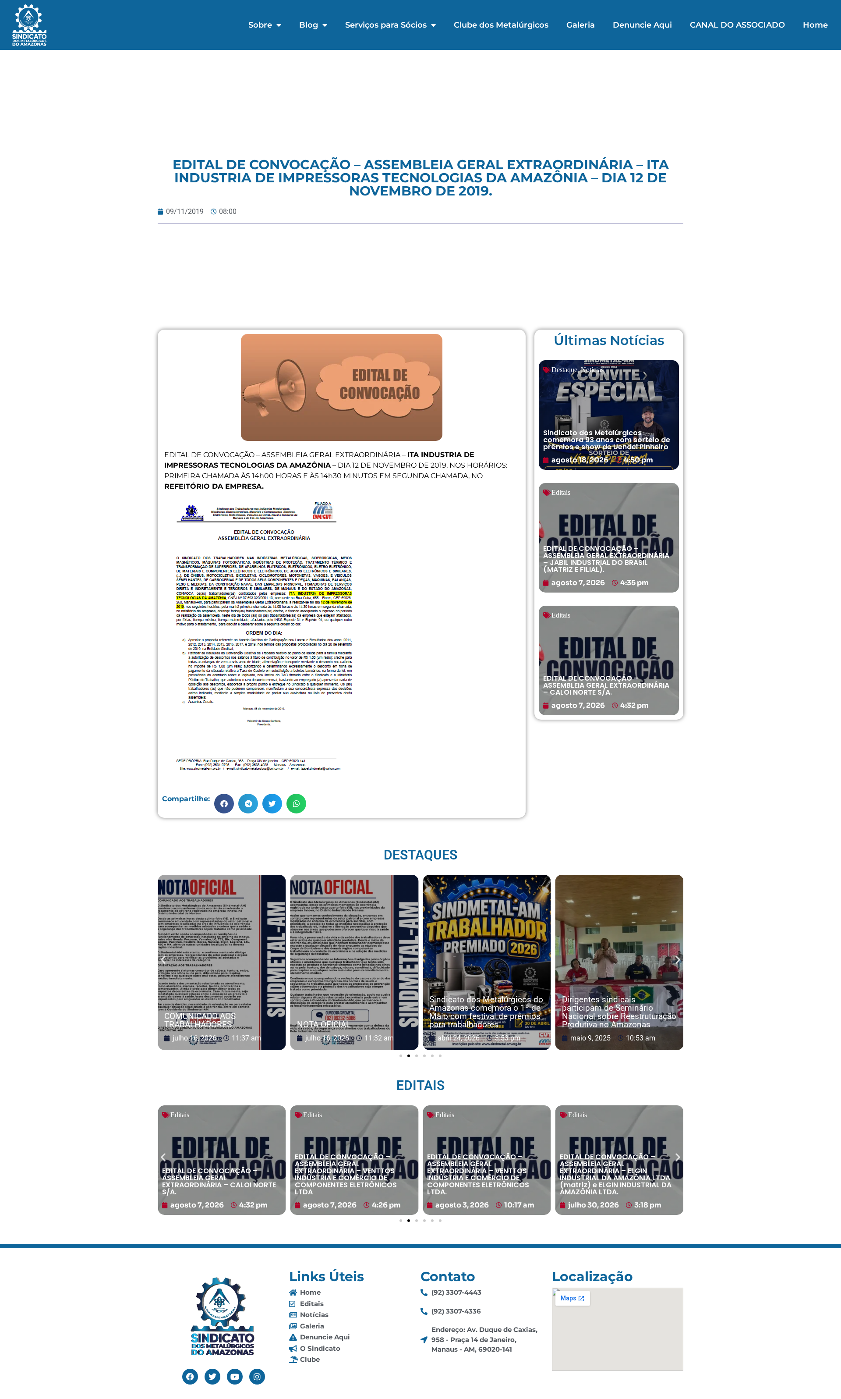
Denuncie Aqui (642, 25)
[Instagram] (257, 1377)
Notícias (592, 369)
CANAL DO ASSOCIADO (737, 25)
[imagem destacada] (222, 963)
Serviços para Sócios (386, 25)
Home (815, 25)
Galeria (580, 25)
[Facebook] (190, 1377)
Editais (560, 492)
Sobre (260, 25)
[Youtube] (235, 1377)
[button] (224, 803)
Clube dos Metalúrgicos (501, 25)
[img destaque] (609, 415)
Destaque (564, 369)
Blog (308, 25)
